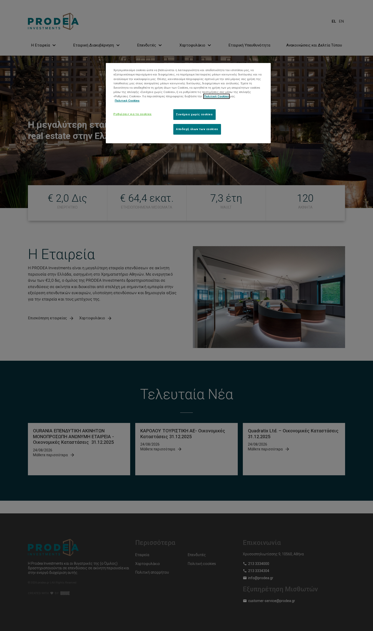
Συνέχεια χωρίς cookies (194, 114)
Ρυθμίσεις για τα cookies (132, 114)
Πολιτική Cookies (216, 96)
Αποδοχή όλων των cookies (197, 129)
